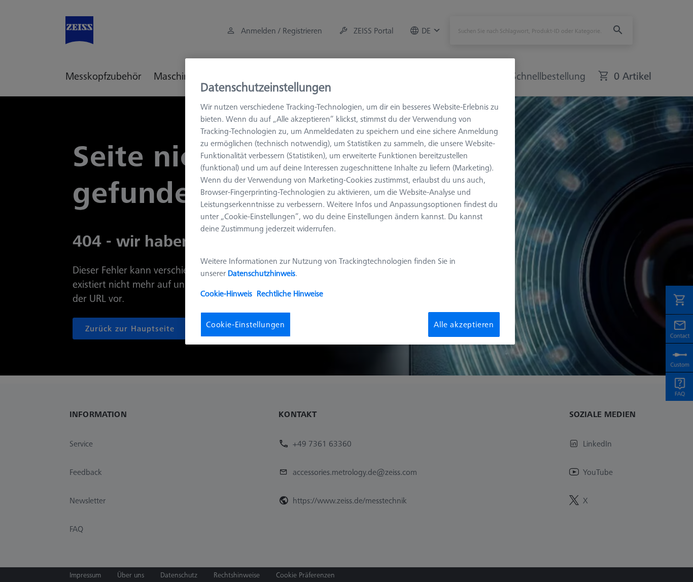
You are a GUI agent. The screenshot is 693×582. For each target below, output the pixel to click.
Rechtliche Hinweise (290, 293)
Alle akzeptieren (464, 324)
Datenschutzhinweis (261, 273)
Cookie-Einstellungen (245, 324)
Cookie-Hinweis (226, 293)
